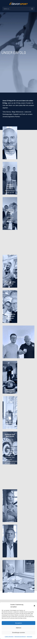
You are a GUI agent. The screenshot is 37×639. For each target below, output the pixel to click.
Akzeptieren (18, 623)
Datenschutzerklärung (20, 636)
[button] (34, 606)
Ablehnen (18, 627)
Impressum (29, 636)
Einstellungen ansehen (18, 632)
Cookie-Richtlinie (9, 636)
